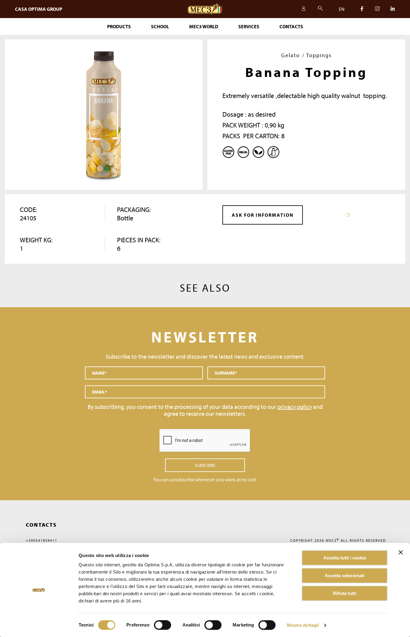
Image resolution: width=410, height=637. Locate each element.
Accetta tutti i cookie (344, 557)
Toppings (319, 55)
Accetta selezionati (344, 575)
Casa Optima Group (38, 9)
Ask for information (263, 215)
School (160, 26)
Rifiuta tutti (344, 593)
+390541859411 (41, 540)
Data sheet (347, 215)
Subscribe (205, 465)
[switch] (213, 625)
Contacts (291, 26)
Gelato (290, 55)
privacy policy (294, 406)
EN (342, 9)
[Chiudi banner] (401, 552)
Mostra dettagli (303, 625)
